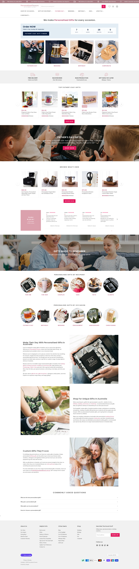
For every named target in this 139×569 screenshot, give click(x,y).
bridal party (97, 418)
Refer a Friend (43, 542)
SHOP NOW (69, 121)
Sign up (115, 535)
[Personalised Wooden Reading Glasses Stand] (70, 179)
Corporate (79, 538)
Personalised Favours (35, 349)
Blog (59, 530)
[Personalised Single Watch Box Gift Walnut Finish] (50, 179)
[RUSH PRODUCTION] (82, 77)
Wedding (79, 530)
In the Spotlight (61, 532)
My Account (42, 530)
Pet (78, 536)
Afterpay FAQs (61, 538)
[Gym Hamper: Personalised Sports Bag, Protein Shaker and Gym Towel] (30, 179)
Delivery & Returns (44, 534)
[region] (80, 219)
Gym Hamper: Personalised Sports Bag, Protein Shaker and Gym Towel (29, 193)
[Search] (104, 6)
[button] (30, 116)
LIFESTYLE (99, 11)
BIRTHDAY (81, 11)
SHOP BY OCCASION (27, 11)
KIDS (90, 11)
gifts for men (34, 373)
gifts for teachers (42, 373)
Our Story (23, 530)
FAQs (41, 532)
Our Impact (23, 532)
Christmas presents (31, 365)
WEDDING (71, 11)
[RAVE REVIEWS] (57, 77)
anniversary (86, 403)
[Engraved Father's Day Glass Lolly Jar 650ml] (30, 99)
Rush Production (43, 536)
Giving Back (23, 534)
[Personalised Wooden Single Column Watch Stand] (110, 179)
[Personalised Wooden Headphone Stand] (90, 179)
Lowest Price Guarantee (45, 538)
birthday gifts (33, 456)
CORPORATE (25, 15)
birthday (75, 403)
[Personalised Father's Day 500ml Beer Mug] (70, 99)
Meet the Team (24, 536)
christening (93, 403)
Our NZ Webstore (62, 534)
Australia (112, 555)
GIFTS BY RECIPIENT (44, 11)
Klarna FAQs (61, 540)
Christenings (26, 367)
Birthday (79, 532)
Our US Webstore (62, 536)
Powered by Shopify (25, 564)
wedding (39, 365)
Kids (78, 534)
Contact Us (42, 547)
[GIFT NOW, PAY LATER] (106, 77)
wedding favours (109, 416)
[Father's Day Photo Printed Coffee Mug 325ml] (50, 99)
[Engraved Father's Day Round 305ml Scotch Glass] (110, 99)
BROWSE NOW (69, 201)
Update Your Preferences (45, 544)
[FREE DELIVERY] (33, 77)
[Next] (121, 104)
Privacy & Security (27, 560)
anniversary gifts (47, 365)
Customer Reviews (25, 538)
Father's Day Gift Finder (36, 33)
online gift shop (51, 464)
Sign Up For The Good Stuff (46, 540)
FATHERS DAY (59, 11)
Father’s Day (33, 367)
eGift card (60, 542)
